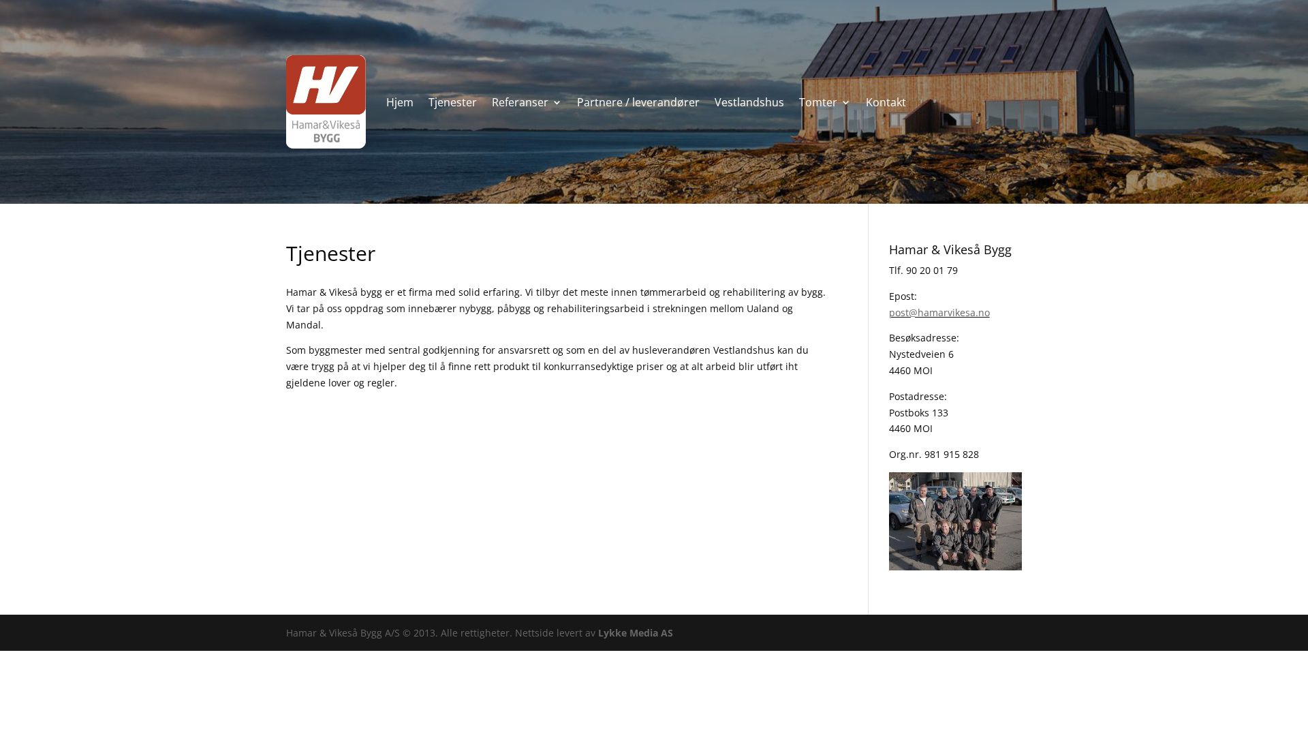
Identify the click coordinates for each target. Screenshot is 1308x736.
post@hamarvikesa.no (939, 312)
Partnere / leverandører (638, 102)
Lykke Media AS (635, 632)
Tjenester (453, 102)
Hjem (400, 102)
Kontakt (886, 102)
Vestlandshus (749, 102)
